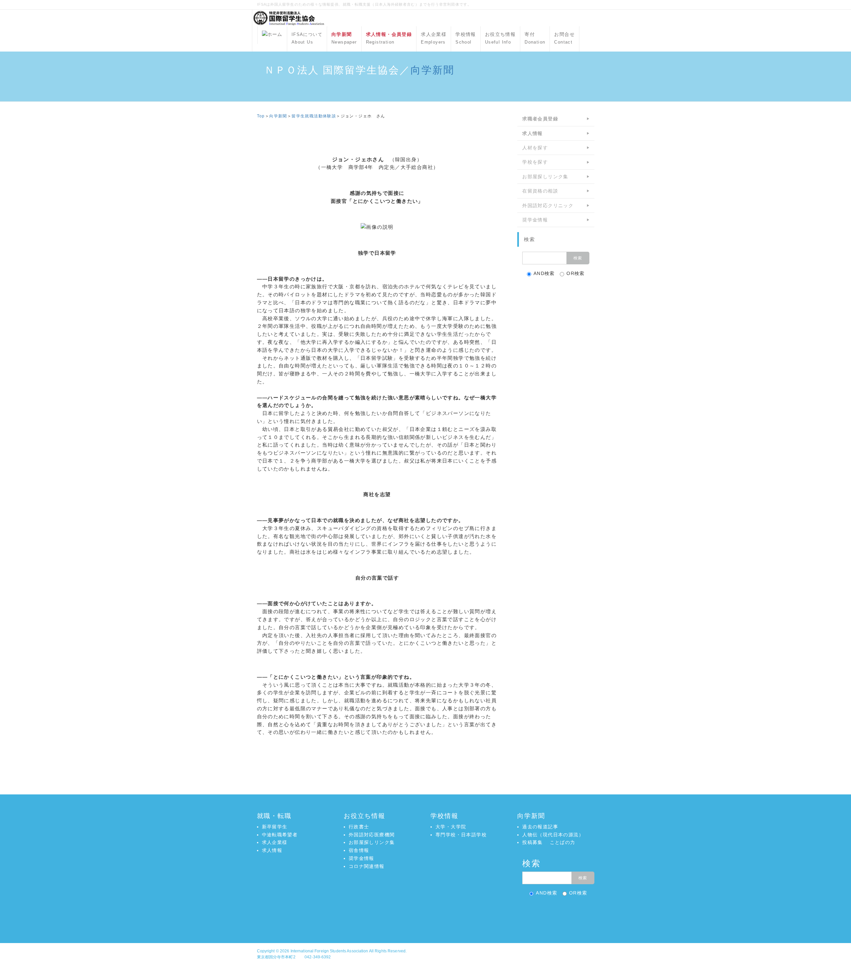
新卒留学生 (275, 826)
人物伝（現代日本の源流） (553, 834)
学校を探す (535, 162)
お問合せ (564, 38)
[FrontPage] (272, 35)
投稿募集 (532, 842)
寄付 (535, 38)
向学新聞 (432, 70)
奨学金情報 (535, 219)
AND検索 (544, 273)
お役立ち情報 (500, 38)
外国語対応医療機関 (372, 834)
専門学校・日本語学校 (461, 834)
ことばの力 (562, 842)
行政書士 (359, 826)
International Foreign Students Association (329, 951)
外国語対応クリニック (547, 205)
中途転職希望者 (280, 834)
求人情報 (272, 850)
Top (261, 116)
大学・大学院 (450, 826)
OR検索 (575, 273)
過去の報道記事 (540, 826)
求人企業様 (433, 38)
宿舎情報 (359, 850)
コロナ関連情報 (367, 866)
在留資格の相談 (540, 191)
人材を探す (535, 147)
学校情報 (465, 38)
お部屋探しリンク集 (545, 176)
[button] (425, 914)
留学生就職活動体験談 (314, 116)
